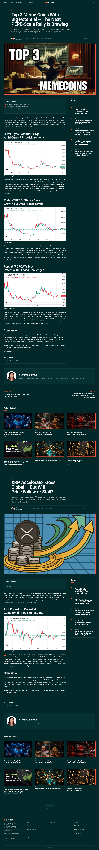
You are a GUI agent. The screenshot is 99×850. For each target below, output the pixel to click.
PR (25, 2)
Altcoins (11, 2)
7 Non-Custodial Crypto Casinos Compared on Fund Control (14, 433)
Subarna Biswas (19, 39)
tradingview (12, 176)
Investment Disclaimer (9, 351)
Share (86, 38)
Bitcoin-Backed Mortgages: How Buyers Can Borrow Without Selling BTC (84, 153)
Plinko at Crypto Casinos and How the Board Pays (74, 461)
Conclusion (9, 111)
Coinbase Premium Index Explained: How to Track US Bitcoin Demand (83, 143)
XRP (5, 655)
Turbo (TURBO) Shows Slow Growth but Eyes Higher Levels (18, 106)
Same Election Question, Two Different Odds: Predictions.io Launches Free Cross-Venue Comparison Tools (16, 462)
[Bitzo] (49, 2)
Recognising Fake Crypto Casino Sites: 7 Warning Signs (76, 433)
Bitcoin (5, 2)
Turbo (5, 246)
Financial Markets (18, 2)
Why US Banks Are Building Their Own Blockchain (82, 111)
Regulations (30, 2)
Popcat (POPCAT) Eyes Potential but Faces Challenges (17, 108)
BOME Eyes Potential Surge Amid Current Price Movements (18, 104)
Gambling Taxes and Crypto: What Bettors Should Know (44, 433)
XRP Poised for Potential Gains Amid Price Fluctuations (17, 584)
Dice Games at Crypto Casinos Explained (48, 460)
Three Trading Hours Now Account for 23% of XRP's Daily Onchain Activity (83, 122)
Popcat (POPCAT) (9, 312)
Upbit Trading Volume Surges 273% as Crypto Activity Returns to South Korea (84, 132)
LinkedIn (10, 360)
